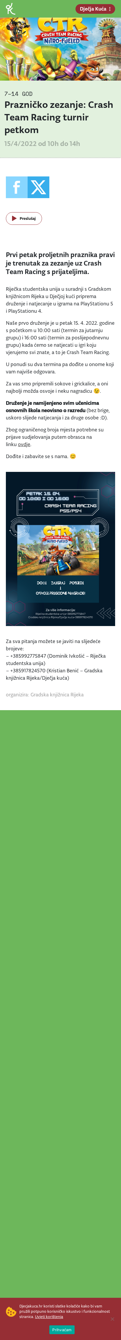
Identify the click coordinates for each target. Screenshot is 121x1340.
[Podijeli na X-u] (38, 187)
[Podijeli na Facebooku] (17, 187)
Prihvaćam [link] (61, 1329)
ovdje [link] (24, 444)
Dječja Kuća (93, 9)
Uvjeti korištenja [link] (49, 1316)
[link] (10, 8)
